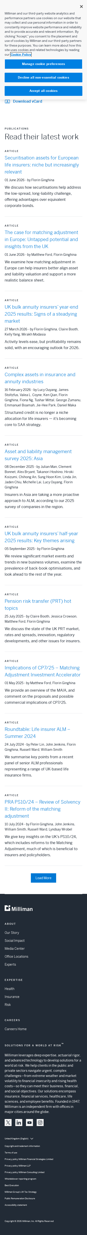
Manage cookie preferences (43, 64)
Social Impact (15, 941)
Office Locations (16, 956)
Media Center (15, 948)
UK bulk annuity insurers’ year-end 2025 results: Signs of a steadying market (41, 314)
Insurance (12, 997)
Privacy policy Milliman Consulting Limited (24, 1172)
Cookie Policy (21, 55)
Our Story (12, 933)
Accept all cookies (43, 91)
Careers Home (16, 1029)
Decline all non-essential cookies (43, 77)
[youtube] (29, 1122)
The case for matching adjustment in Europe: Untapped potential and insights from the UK (41, 239)
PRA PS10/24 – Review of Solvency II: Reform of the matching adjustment (43, 809)
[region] (43, 50)
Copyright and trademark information (22, 1146)
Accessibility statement (16, 1205)
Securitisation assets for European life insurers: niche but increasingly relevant (42, 165)
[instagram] (40, 1122)
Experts (10, 964)
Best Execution (12, 1185)
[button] (8, 1122)
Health (9, 989)
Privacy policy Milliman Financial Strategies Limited (29, 1159)
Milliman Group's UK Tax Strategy (21, 1192)
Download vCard (27, 101)
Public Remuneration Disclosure (20, 1198)
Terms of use (11, 1152)
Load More (43, 878)
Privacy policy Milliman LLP (18, 1165)
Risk (8, 1005)
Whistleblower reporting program (20, 1178)
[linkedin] (18, 1122)
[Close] (81, 6)
